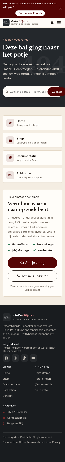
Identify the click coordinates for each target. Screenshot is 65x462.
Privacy (56, 442)
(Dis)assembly (43, 384)
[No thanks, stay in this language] (60, 9)
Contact (7, 395)
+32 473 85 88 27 (34, 276)
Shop (6, 378)
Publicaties (9, 390)
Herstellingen (43, 378)
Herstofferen (42, 373)
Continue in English (30, 13)
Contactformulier (17, 417)
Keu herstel (41, 390)
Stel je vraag (35, 263)
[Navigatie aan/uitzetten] (58, 22)
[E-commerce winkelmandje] (52, 22)
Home (6, 373)
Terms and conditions (39, 442)
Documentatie (11, 384)
